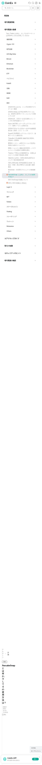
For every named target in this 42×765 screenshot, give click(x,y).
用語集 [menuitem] (6, 16)
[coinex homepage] (7, 3)
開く (35, 759)
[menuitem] (20, 34)
